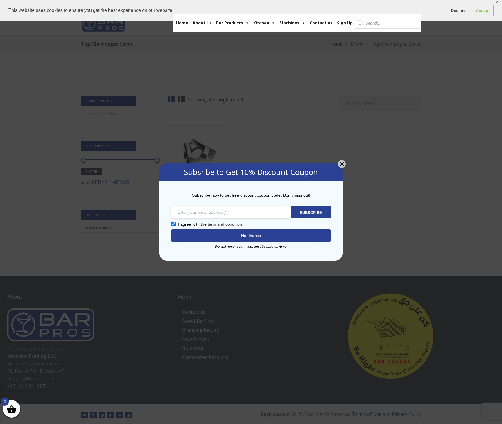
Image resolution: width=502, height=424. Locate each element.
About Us (202, 23)
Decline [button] (458, 10)
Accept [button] (483, 10)
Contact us (321, 23)
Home (182, 23)
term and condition (225, 224)
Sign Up (345, 23)
